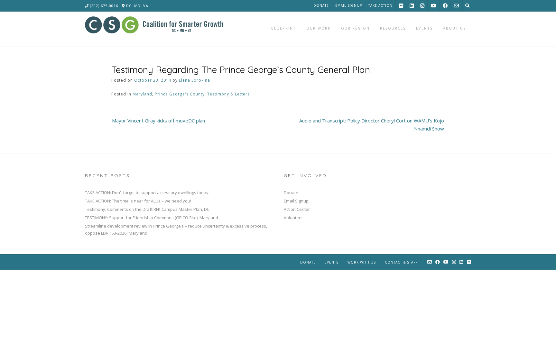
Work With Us (362, 262)
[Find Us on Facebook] (445, 5)
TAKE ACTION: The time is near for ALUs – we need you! (138, 201)
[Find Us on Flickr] (401, 5)
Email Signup (348, 5)
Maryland (142, 94)
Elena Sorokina (194, 80)
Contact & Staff (401, 262)
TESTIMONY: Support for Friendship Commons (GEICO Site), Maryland (151, 217)
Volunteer (293, 217)
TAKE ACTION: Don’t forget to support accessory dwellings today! (147, 192)
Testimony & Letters (228, 94)
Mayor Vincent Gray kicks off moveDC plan (158, 120)
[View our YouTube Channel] (434, 5)
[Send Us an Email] (456, 5)
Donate (321, 5)
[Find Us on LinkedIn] (411, 5)
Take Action (380, 5)
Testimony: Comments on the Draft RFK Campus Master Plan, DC (147, 209)
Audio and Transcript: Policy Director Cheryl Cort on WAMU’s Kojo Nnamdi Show (371, 124)
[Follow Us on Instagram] (422, 5)
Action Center (297, 209)
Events (331, 262)
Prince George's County (180, 94)
